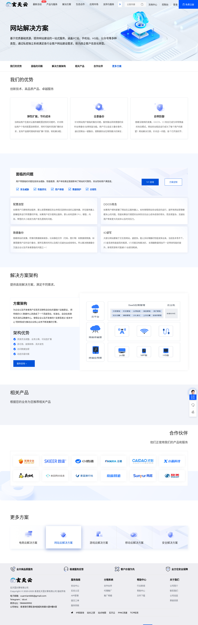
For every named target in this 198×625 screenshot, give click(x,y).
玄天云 (112, 612)
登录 (175, 4)
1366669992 (26, 603)
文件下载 (141, 595)
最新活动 (38, 3)
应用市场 (94, 4)
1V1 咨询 (150, 182)
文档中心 (152, 4)
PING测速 (122, 612)
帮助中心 (141, 590)
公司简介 (174, 585)
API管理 (75, 595)
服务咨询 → (22, 363)
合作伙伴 (108, 585)
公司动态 (174, 595)
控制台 (165, 4)
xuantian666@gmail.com (33, 596)
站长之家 (91, 612)
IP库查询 (80, 612)
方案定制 (173, 182)
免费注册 (189, 4)
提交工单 (75, 600)
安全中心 (75, 585)
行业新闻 (141, 585)
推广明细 (108, 595)
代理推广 (108, 590)
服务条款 (75, 605)
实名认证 (75, 590)
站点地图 (102, 612)
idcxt (24, 599)
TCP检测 (134, 612)
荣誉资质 (174, 600)
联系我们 (174, 590)
